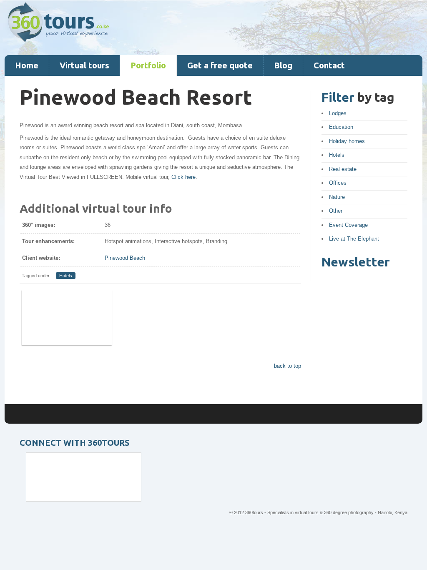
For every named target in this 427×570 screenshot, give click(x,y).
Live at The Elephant (354, 239)
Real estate (343, 169)
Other (335, 211)
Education (341, 127)
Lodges (338, 113)
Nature (337, 197)
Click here (183, 177)
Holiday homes (347, 141)
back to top (287, 366)
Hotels (65, 275)
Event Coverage (348, 225)
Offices (338, 183)
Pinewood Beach (125, 258)
